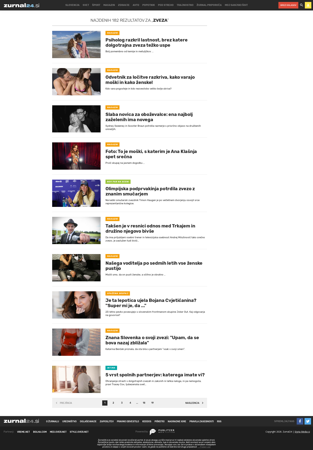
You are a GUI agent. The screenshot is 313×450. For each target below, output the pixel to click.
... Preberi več (204, 447)
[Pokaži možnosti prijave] (308, 5)
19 (152, 403)
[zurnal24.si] (21, 5)
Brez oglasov (288, 5)
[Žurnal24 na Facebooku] (300, 421)
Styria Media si (302, 431)
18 (144, 403)
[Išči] (301, 5)
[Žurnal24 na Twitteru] (308, 421)
